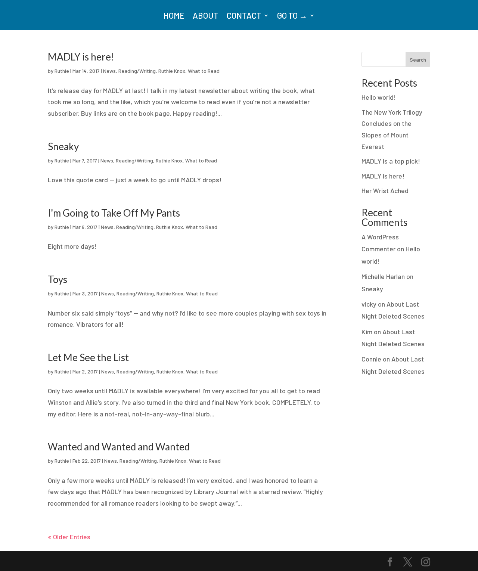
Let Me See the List (88, 357)
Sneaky (63, 146)
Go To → (292, 16)
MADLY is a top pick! (390, 161)
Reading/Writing (137, 71)
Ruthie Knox (171, 71)
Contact (244, 16)
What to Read (204, 71)
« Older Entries (69, 537)
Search (418, 59)
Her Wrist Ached (385, 190)
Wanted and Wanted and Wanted (119, 447)
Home (173, 16)
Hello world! (378, 97)
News (109, 71)
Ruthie (62, 71)
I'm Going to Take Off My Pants (114, 213)
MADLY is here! (81, 57)
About (205, 16)
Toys (57, 279)
